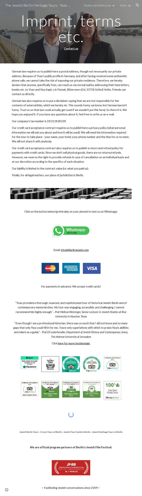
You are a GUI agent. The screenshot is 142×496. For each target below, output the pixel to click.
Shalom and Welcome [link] (97, 5)
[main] (70, 31)
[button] (137, 5)
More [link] (123, 5)
